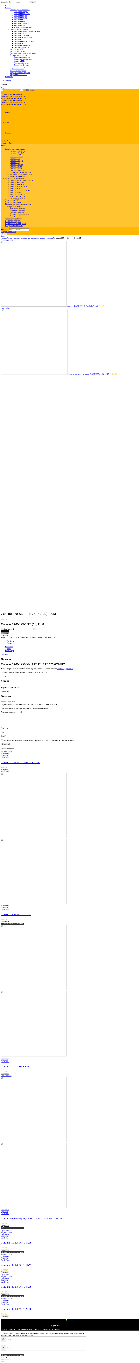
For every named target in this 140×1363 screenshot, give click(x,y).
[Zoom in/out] (8, 1359)
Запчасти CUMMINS (22, 45)
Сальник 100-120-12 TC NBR (16, 1309)
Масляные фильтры (21, 63)
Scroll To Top (5, 1357)
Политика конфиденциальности (13, 1329)
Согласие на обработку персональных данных (42, 1329)
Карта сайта (55, 1325)
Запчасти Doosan (16, 169)
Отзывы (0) (9, 651)
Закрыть (4, 88)
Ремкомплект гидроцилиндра (21, 174)
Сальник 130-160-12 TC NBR (16, 914)
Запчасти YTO (19, 39)
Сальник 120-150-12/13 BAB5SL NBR (20, 762)
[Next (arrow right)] (4, 1361)
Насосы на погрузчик (18, 71)
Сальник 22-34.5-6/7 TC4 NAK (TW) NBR (83, 306)
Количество (8, 629)
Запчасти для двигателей (19, 29)
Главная (7, 112)
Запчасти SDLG (20, 20)
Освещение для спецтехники (20, 172)
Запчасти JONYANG (17, 171)
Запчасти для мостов (17, 51)
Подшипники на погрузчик (20, 73)
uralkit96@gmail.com (65, 669)
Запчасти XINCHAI (21, 35)
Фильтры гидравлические (23, 59)
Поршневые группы (21, 47)
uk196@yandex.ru (30, 90)
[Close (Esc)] (2, 1359)
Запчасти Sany (19, 25)
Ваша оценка (6, 712)
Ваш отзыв (5, 728)
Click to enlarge (6, 608)
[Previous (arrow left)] (2, 1361)
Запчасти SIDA (19, 43)
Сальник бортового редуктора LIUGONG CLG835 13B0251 (31, 1218)
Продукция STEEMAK (18, 75)
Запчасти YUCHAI (21, 33)
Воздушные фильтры (22, 57)
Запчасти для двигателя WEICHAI (27, 31)
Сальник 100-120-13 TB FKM (16, 1265)
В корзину (5, 631)
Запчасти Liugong (20, 16)
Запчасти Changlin (21, 12)
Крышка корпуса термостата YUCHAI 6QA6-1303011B (89, 374)
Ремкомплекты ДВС (17, 198)
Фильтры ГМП (19, 61)
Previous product (7, 240)
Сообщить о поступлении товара (12, 924)
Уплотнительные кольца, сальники (23, 53)
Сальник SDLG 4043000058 (15, 1066)
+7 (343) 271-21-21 (11, 90)
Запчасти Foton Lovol (22, 14)
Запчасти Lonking (20, 18)
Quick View (5, 757)
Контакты (9, 77)
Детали (8, 649)
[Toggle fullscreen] (6, 1359)
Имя (3, 732)
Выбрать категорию (8, 232)
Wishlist (8, 80)
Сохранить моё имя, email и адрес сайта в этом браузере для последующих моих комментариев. (38, 740)
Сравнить (4, 635)
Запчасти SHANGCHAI (23, 37)
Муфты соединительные (23, 27)
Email (3, 736)
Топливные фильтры (21, 65)
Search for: (4, 2)
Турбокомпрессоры (17, 69)
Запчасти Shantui (16, 167)
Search (32, 2)
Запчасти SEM (19, 22)
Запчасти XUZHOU (21, 23)
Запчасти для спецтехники (20, 10)
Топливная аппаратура (18, 67)
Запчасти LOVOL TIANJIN (24, 41)
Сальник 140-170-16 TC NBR (16, 1286)
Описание (9, 647)
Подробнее (5, 921)
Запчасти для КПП (17, 49)
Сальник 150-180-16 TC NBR (16, 1242)
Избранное (5, 633)
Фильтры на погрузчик (18, 55)
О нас (7, 6)
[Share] (4, 1359)
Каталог (8, 8)
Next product (5, 308)
